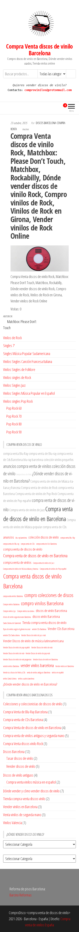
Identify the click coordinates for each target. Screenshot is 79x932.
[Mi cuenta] (57, 107)
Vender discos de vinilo (20, 766)
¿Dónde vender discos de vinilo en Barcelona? (30, 684)
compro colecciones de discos (48, 595)
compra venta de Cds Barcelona (46, 543)
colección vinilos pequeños (58, 459)
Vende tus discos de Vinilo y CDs (14, 672)
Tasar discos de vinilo (19, 758)
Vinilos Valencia (12, 822)
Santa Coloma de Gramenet (12, 623)
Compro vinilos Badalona (11, 604)
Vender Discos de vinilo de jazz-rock (33, 635)
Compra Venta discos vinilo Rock (23, 743)
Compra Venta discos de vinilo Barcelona (39, 49)
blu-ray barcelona (33, 459)
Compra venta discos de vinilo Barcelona (32, 581)
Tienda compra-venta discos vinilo (24, 798)
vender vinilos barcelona (37, 665)
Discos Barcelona (13, 751)
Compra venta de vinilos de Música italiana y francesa (20, 568)
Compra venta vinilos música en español (31, 782)
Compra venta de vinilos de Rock (39, 487)
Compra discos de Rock (23, 474)
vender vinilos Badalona (11, 666)
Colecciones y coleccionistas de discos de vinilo (32, 703)
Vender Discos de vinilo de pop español (16, 647)
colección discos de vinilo (43, 537)
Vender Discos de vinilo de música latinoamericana (33, 640)
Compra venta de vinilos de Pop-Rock (36, 493)
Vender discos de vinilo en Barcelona (45, 659)
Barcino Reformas (20, 895)
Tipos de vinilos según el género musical (16, 629)
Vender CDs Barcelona (61, 628)
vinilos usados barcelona (26, 678)
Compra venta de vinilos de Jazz (27, 510)
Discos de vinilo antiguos (18, 775)
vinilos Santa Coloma (9, 678)
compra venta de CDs (54, 527)
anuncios (9, 466)
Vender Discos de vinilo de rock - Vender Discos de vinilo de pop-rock (26, 653)
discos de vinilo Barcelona (51, 610)
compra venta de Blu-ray (42, 453)
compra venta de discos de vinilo (22, 549)
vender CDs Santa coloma (11, 635)
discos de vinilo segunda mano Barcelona (17, 617)
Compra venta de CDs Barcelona (23, 719)
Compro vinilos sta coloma (25, 611)
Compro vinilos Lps (9, 611)
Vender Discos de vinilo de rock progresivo (17, 659)
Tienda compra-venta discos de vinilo (45, 622)
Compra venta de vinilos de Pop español (53, 568)
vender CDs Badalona (39, 629)
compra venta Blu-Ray (15, 453)
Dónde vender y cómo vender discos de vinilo (31, 790)
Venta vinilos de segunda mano (22, 814)
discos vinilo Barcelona (46, 616)
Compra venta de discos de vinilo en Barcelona (35, 556)
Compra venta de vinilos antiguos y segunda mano (33, 735)
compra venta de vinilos (34, 466)
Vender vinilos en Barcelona (64, 666)
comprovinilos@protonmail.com (48, 90)
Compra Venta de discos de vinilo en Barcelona (32, 727)
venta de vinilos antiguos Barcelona (38, 672)
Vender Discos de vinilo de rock (41, 647)
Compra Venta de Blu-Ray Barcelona (25, 711)
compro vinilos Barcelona (42, 603)
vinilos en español (58, 672)
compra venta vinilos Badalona (13, 596)
